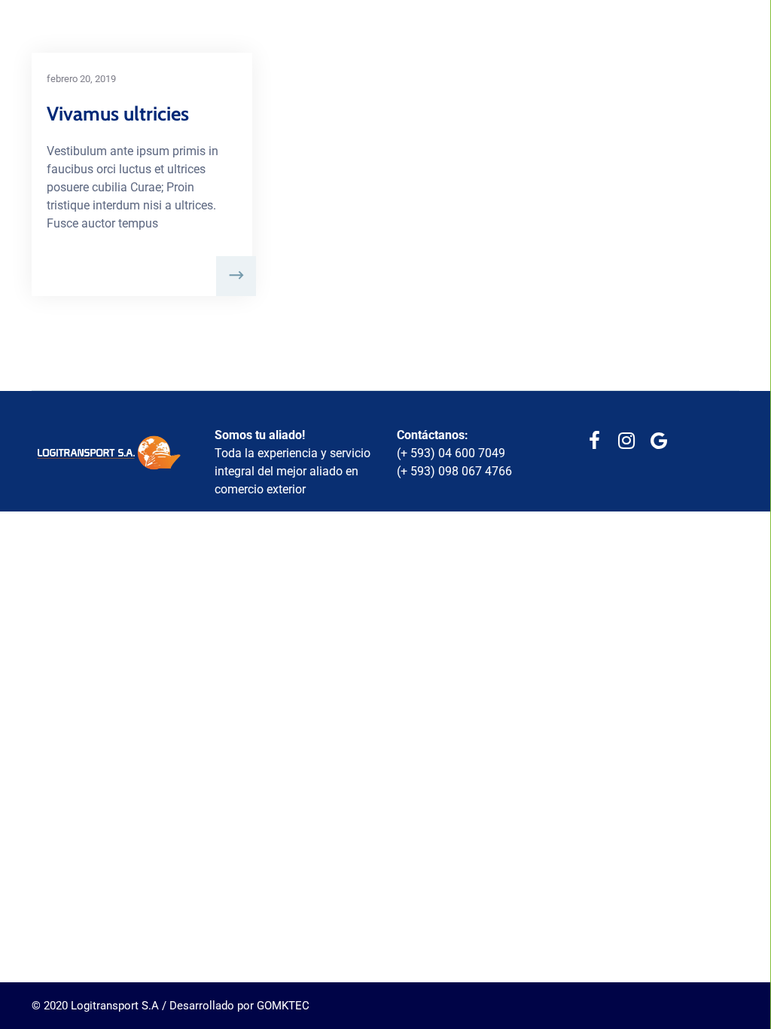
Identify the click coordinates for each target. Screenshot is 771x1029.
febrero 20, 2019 (81, 78)
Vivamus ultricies (118, 114)
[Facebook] (594, 441)
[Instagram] (626, 441)
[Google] (659, 441)
